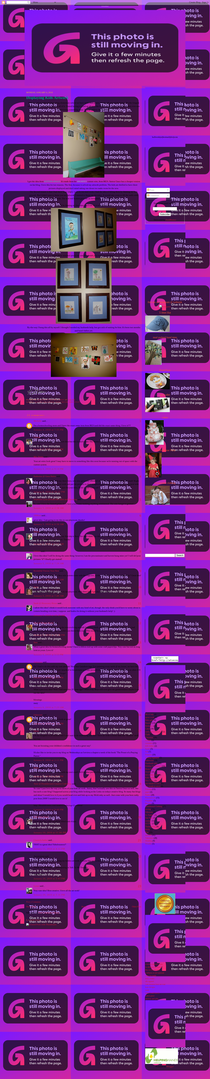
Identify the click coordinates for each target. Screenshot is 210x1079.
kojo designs (150, 987)
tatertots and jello (151, 999)
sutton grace (150, 996)
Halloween (149, 760)
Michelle (38, 421)
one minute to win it (153, 784)
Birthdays (149, 726)
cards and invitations (153, 732)
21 (139, 840)
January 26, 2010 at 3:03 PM (49, 878)
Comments (154, 195)
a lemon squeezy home (154, 964)
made (147, 990)
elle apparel (149, 981)
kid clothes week (151, 775)
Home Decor (61, 402)
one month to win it (152, 786)
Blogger (170, 1066)
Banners (148, 723)
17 (139, 731)
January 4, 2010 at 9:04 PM (49, 449)
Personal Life (150, 798)
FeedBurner (171, 220)
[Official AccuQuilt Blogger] (165, 913)
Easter (147, 749)
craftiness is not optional (154, 973)
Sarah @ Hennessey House (45, 603)
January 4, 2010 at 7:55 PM (49, 430)
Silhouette (149, 812)
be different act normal (154, 967)
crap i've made (150, 976)
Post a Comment (33, 902)
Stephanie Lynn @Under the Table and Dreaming (55, 499)
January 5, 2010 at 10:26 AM (49, 615)
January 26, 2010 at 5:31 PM (49, 895)
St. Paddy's (149, 815)
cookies (148, 740)
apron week (149, 717)
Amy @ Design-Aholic (44, 623)
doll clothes (149, 746)
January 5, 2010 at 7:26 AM (49, 563)
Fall (146, 752)
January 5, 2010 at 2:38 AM (49, 508)
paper (147, 792)
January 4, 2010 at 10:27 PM (49, 492)
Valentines (149, 838)
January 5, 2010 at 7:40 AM (49, 596)
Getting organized (44, 402)
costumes (148, 743)
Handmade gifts (151, 763)
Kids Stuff (74, 402)
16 (139, 715)
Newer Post (31, 906)
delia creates (150, 979)
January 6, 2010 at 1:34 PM (49, 723)
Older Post (136, 906)
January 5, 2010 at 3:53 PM (49, 654)
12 (139, 623)
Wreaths (148, 844)
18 (139, 768)
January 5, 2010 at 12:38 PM (49, 635)
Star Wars (149, 818)
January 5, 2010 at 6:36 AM (49, 524)
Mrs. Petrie (38, 457)
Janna (36, 731)
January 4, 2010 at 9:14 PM (49, 469)
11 (139, 603)
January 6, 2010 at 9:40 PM (49, 809)
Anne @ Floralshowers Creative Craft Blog (53, 784)
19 (139, 784)
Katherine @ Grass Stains (45, 476)
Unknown (38, 662)
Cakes (147, 729)
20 (139, 817)
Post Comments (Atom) (48, 912)
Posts (151, 190)
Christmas (149, 737)
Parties (147, 795)
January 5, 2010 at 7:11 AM (49, 544)
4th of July (149, 714)
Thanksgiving (150, 827)
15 (139, 685)
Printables (149, 801)
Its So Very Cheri (41, 817)
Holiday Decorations (153, 766)
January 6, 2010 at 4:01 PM (49, 776)
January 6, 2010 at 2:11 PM (49, 760)
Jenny (36, 767)
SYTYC (148, 824)
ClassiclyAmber (41, 840)
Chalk (147, 735)
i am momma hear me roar (155, 984)
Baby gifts (149, 720)
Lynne (36, 886)
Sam (35, 642)
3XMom (37, 515)
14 (139, 662)
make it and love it (152, 993)
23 (139, 886)
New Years (149, 781)
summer (148, 821)
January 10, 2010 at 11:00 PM (50, 832)
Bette (36, 587)
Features (148, 755)
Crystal (37, 437)
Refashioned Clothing (153, 806)
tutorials (148, 835)
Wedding (148, 841)
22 (139, 856)
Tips (147, 832)
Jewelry (148, 772)
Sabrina (37, 551)
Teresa (36, 531)
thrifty (147, 829)
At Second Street (105, 6)
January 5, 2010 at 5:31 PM (49, 677)
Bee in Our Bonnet (152, 970)
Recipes (148, 803)
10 (139, 587)
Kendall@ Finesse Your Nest (46, 571)
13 (139, 642)
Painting (148, 789)
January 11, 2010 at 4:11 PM (49, 849)
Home (84, 906)
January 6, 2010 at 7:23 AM (49, 707)
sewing (148, 809)
